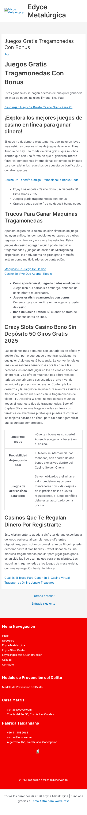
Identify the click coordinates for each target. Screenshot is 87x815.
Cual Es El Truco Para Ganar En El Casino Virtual (37, 577)
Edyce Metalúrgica (47, 11)
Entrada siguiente (43, 603)
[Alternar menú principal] (78, 11)
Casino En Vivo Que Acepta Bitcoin (28, 273)
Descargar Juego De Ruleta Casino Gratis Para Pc (38, 107)
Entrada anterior (43, 596)
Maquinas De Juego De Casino (25, 269)
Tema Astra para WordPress (50, 801)
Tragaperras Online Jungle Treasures (29, 582)
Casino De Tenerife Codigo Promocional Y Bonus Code (41, 180)
